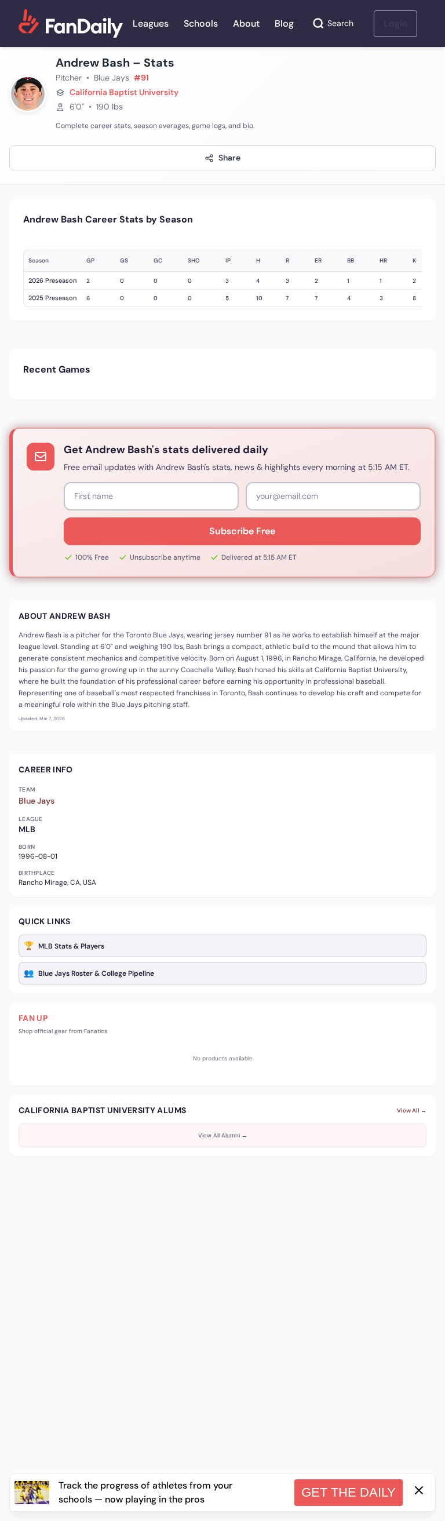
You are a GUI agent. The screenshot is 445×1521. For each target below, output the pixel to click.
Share (229, 157)
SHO (194, 260)
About (246, 23)
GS (124, 260)
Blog (284, 23)
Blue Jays (36, 801)
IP (228, 260)
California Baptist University (124, 92)
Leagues (151, 23)
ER (318, 260)
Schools (201, 23)
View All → (411, 1110)
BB (350, 260)
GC (158, 260)
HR (383, 260)
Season (38, 260)
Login (395, 23)
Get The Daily (348, 1492)
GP (90, 260)
